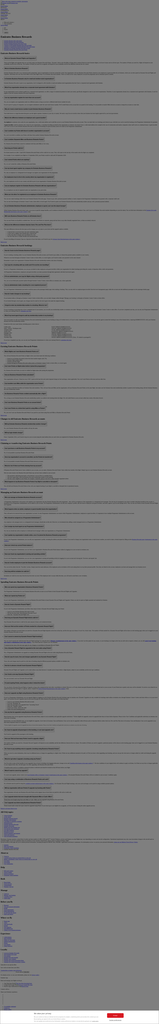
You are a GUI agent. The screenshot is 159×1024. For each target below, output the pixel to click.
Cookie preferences (115, 1020)
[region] (79, 1017)
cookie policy (95, 1021)
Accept (115, 1015)
